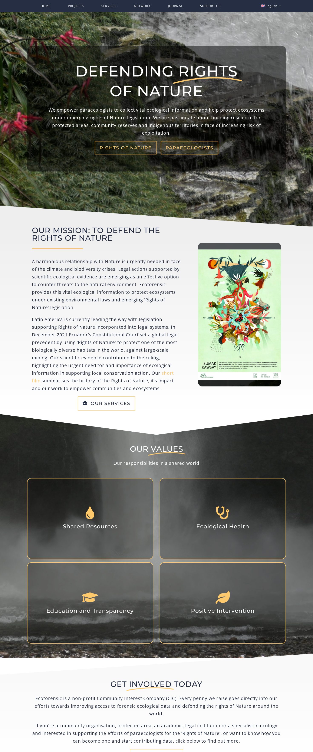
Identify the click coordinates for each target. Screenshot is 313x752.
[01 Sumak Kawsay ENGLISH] (239, 251)
